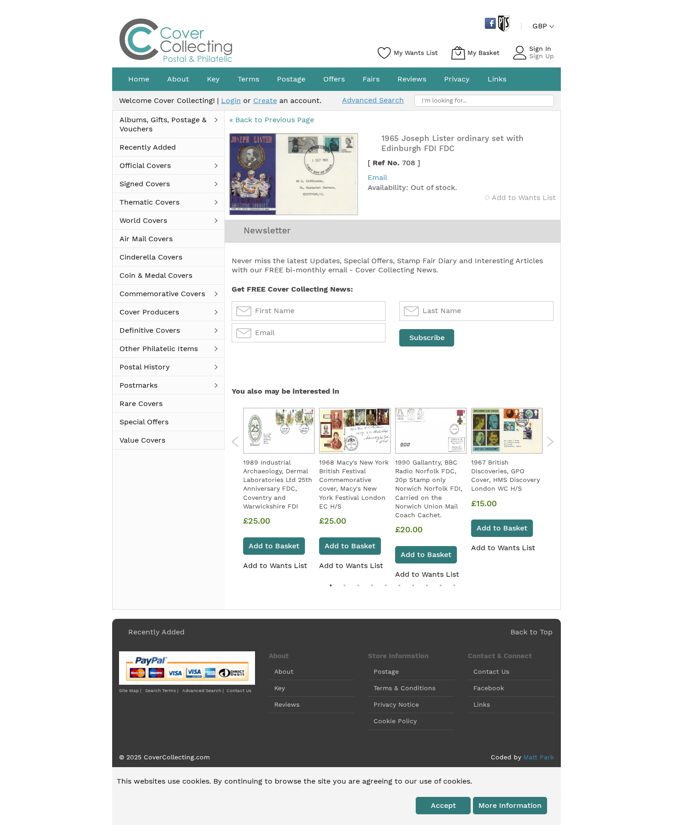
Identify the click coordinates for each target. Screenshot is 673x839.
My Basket (483, 52)
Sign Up (541, 56)
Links (481, 704)
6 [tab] (399, 585)
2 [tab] (344, 585)
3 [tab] (358, 585)
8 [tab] (426, 585)
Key (279, 688)
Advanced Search (373, 100)
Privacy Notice (396, 704)
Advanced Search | (203, 690)
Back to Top (531, 632)
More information (510, 805)
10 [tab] (454, 585)
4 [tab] (371, 585)
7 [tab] (413, 585)
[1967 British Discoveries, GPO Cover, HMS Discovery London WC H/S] (507, 431)
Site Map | (130, 690)
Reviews (286, 704)
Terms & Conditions (404, 688)
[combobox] (484, 101)
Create (265, 100)
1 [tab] (330, 585)
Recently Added (156, 632)
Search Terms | (161, 690)
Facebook (488, 688)
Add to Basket (274, 545)
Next (550, 442)
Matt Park (538, 757)
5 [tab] (385, 585)
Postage (386, 671)
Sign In (540, 48)
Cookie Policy (395, 721)
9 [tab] (440, 585)
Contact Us (239, 690)
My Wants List (416, 52)
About (283, 671)
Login (231, 100)
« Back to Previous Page (271, 119)
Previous (235, 442)
